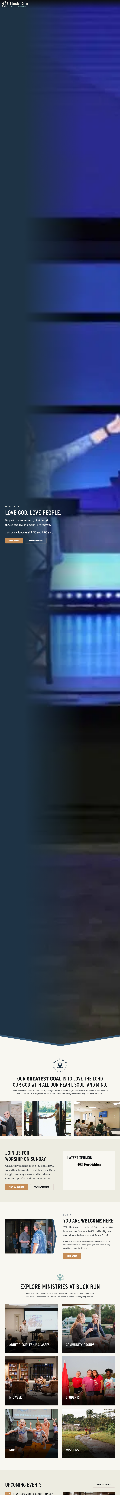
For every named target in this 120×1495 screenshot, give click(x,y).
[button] (115, 4)
